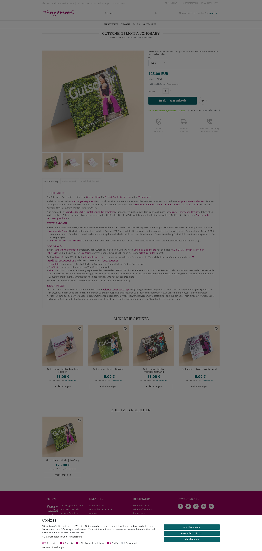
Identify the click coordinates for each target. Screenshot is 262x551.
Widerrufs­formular (143, 509)
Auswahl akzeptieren (191, 533)
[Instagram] (196, 506)
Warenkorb (94, 513)
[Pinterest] (203, 506)
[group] (62, 345)
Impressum (139, 513)
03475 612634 (89, 3)
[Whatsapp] (211, 506)
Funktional (131, 543)
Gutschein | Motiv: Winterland (199, 369)
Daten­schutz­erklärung (55, 536)
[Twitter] (188, 506)
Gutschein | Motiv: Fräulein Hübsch (63, 370)
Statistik (69, 543)
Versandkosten (172, 84)
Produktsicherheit (90, 181)
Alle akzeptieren (191, 527)
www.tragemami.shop (117, 289)
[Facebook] (180, 506)
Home (112, 37)
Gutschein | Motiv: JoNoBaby (62, 460)
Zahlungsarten (96, 505)
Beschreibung (51, 181)
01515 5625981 (117, 3)
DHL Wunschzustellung (92, 543)
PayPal (115, 543)
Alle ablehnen (192, 539)
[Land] (44, 3)
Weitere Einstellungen (53, 547)
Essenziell (52, 543)
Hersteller (111, 24)
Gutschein (149, 24)
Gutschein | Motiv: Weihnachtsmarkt (154, 370)
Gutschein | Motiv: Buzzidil (108, 369)
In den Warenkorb (172, 100)
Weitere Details (69, 181)
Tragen (125, 24)
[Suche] (156, 13)
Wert (150, 58)
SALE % (136, 24)
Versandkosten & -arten (101, 509)
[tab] (50, 181)
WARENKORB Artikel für (199, 13)
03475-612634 (110, 260)
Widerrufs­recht (141, 505)
